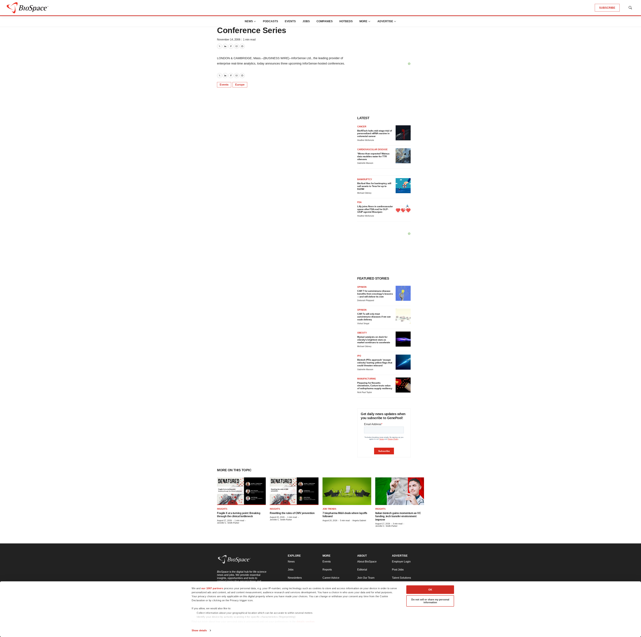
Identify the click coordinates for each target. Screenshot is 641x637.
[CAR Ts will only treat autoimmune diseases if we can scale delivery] (403, 316)
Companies (324, 21)
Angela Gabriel (359, 520)
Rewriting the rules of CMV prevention (292, 513)
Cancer (361, 126)
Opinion (361, 287)
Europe (240, 84)
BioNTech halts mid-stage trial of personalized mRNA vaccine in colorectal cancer (374, 133)
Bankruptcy (364, 179)
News (249, 21)
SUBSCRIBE (607, 7)
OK (430, 589)
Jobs (306, 21)
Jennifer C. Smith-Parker (228, 523)
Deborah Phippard (365, 300)
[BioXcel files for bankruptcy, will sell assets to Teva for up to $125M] (403, 185)
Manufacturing (366, 378)
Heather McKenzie (365, 140)
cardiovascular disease (372, 149)
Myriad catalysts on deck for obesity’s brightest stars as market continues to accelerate (373, 340)
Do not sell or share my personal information (430, 601)
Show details (199, 630)
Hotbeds (346, 21)
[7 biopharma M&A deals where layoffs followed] (347, 491)
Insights (222, 509)
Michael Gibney (364, 193)
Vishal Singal (363, 323)
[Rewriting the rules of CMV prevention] (294, 491)
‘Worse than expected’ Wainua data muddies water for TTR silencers (373, 156)
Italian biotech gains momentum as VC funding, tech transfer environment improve (398, 516)
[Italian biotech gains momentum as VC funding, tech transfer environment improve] (399, 491)
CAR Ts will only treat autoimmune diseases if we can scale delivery (374, 316)
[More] (255, 21)
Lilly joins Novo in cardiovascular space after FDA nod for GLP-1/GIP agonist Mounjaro (375, 209)
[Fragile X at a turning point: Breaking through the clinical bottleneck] (241, 491)
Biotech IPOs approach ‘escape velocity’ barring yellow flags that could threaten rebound (374, 362)
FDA (359, 202)
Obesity (362, 333)
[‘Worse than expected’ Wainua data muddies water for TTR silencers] (403, 155)
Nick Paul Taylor (364, 392)
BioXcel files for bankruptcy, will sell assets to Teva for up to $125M (374, 186)
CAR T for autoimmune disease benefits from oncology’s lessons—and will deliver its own (375, 294)
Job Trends (329, 509)
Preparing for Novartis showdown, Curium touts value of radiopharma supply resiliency (374, 385)
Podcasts (270, 21)
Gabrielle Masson (365, 163)
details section (305, 621)
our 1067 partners (212, 588)
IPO (359, 356)
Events (290, 21)
